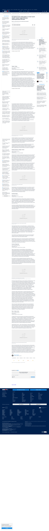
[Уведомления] (44, 11)
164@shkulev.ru (10, 426)
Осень (31, 394)
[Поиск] (43, 11)
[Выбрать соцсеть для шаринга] (34, 25)
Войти (14, 377)
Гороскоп (21, 9)
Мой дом (23, 397)
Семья (31, 401)
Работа (31, 397)
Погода (12, 9)
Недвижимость (4, 9)
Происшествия (32, 396)
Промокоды (35, 9)
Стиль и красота (40, 394)
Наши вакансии (4, 396)
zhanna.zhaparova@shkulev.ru (5, 429)
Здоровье (14, 401)
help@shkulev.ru (7, 427)
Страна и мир (40, 395)
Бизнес (13, 394)
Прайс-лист (3, 394)
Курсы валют (25, 9)
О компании (3, 395)
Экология (39, 396)
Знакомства (8, 9)
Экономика (39, 397)
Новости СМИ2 (14, 384)
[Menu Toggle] (3, 11)
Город (13, 396)
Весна (13, 395)
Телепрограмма (15, 9)
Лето (22, 396)
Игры (32, 9)
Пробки (29, 9)
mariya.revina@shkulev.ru (4, 430)
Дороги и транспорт (15, 397)
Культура (23, 395)
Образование (23, 401)
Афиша (19, 9)
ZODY (30, 9)
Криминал (23, 394)
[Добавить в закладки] (32, 25)
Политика (31, 395)
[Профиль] (46, 11)
